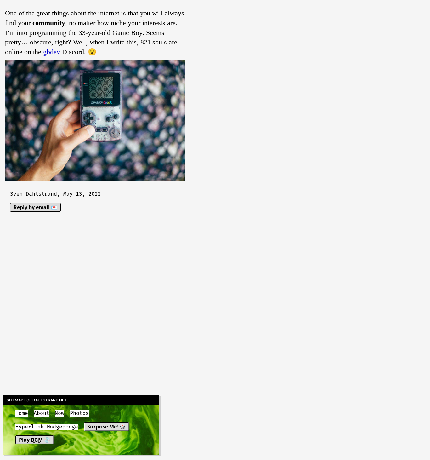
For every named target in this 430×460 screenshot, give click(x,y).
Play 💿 (34, 439)
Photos (79, 413)
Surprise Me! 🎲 (106, 426)
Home (21, 413)
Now (59, 413)
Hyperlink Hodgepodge (46, 427)
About (41, 413)
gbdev (51, 52)
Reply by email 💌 (35, 207)
